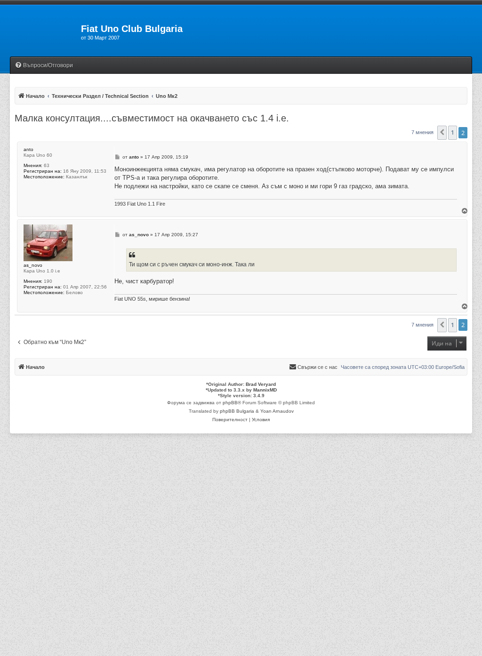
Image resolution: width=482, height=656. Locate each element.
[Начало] (40, 31)
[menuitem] (44, 65)
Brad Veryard (261, 384)
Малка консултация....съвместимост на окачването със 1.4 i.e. (152, 118)
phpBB (230, 402)
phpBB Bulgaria (237, 411)
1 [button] (452, 132)
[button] (442, 133)
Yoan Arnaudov (277, 411)
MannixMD (265, 389)
